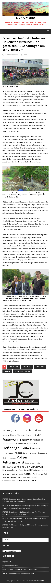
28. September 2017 (12, 55)
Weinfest (13, 477)
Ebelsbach (5, 435)
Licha (25, 55)
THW (4, 474)
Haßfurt (40, 367)
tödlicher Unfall (17, 474)
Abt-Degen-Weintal (13, 431)
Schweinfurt (37, 466)
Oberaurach (12, 458)
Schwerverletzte (9, 470)
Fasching (29, 435)
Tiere (9, 474)
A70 (3, 431)
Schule (7, 371)
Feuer (37, 434)
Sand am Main (22, 466)
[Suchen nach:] (25, 539)
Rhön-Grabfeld (7, 467)
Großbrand (22, 444)
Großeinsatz (32, 443)
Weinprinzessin (32, 477)
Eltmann (21, 435)
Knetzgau (20, 452)
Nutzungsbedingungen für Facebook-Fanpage (19, 569)
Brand (33, 430)
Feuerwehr (10, 439)
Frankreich (13, 367)
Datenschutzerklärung (10, 566)
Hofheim (36, 448)
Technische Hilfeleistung (29, 470)
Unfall (28, 474)
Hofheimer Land (7, 453)
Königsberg (42, 453)
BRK (39, 431)
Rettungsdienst (13, 462)
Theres (44, 470)
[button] (47, 31)
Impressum (6, 562)
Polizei (22, 457)
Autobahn (24, 431)
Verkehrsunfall (40, 474)
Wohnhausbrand (8, 481)
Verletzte (5, 477)
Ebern (13, 435)
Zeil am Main (30, 480)
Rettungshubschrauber (33, 463)
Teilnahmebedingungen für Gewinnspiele (18, 573)
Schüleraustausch (22, 371)
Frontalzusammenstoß (9, 444)
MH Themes (41, 581)
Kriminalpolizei (31, 453)
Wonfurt (19, 481)
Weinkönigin (22, 477)
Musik (4, 458)
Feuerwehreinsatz (31, 439)
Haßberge (27, 367)
